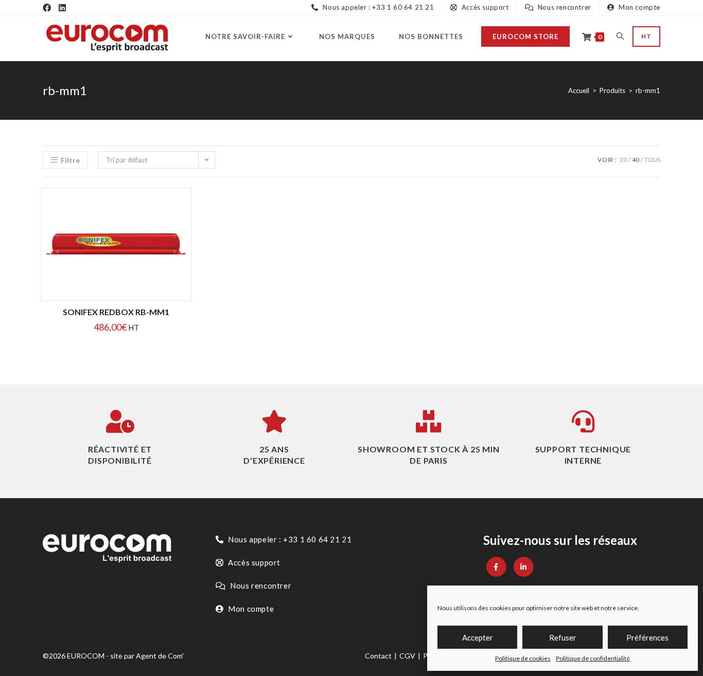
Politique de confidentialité (593, 658)
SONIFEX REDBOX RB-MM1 (116, 312)
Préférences (647, 637)
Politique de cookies (523, 658)
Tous (652, 159)
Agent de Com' (160, 655)
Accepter (477, 637)
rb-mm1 (648, 90)
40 (635, 159)
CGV (407, 655)
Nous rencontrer (563, 7)
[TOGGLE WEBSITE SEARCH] (620, 36)
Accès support (484, 7)
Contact (378, 655)
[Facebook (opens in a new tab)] (47, 8)
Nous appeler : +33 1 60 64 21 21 (377, 7)
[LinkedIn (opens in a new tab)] (62, 8)
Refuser (562, 637)
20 (623, 159)
